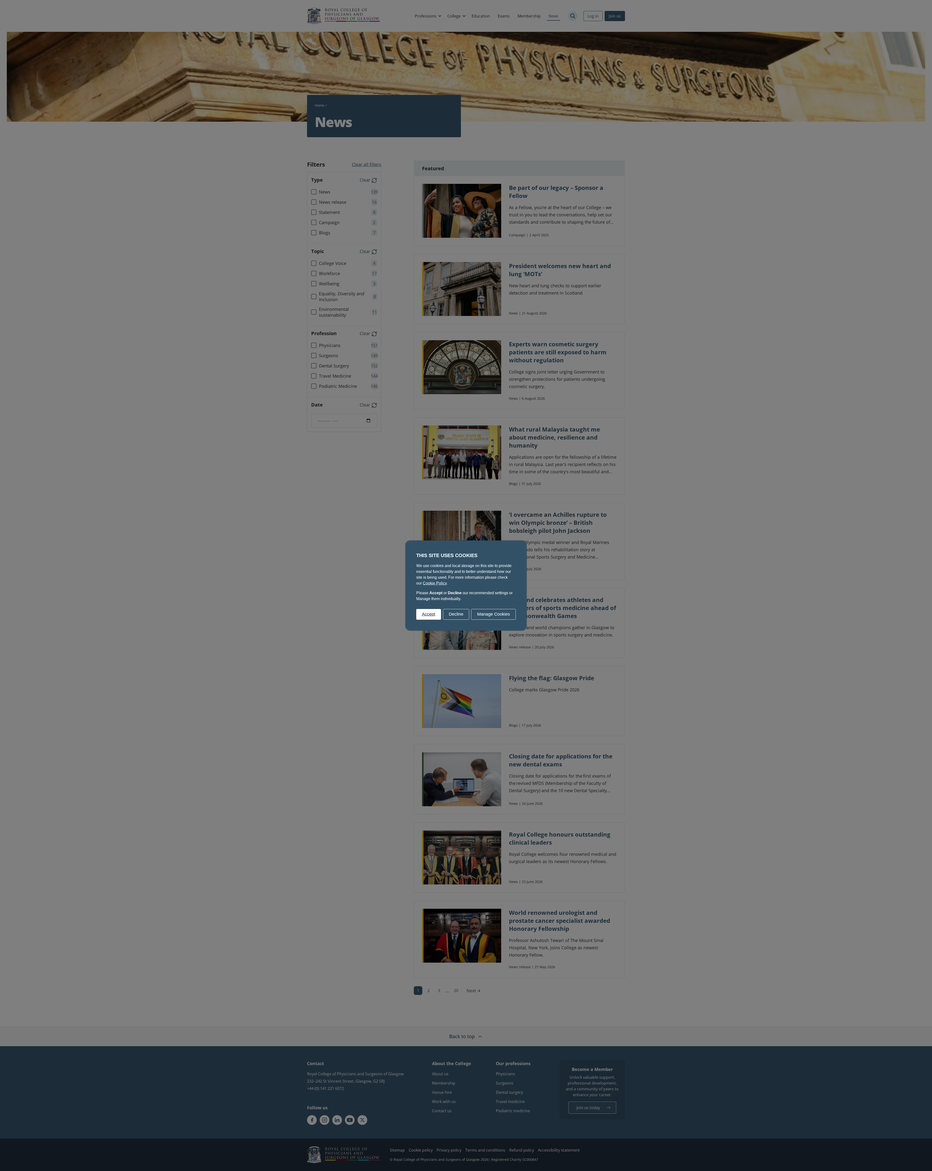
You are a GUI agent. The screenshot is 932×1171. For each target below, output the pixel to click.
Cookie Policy (435, 583)
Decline (456, 614)
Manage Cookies (493, 614)
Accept (428, 614)
